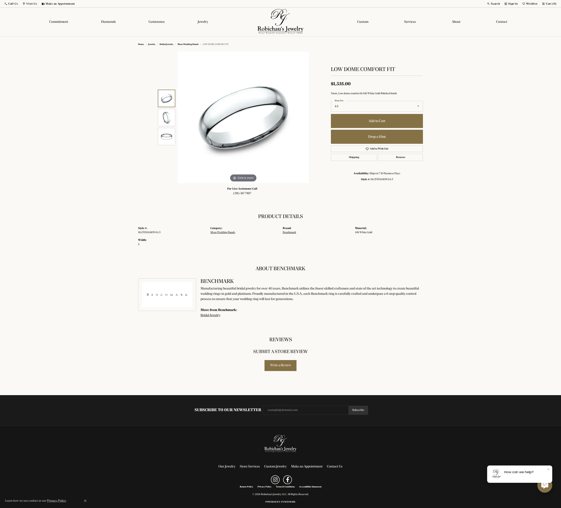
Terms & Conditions (285, 487)
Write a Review (280, 365)
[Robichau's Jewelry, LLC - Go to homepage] (280, 444)
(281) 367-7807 (242, 193)
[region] (243, 117)
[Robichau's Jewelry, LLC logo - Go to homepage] (280, 22)
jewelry (151, 44)
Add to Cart (377, 121)
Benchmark (289, 232)
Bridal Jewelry (166, 44)
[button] (11, 3)
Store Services (250, 466)
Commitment (58, 22)
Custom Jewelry (275, 466)
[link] (58, 3)
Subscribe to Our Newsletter (228, 410)
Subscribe (358, 410)
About (456, 22)
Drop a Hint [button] (377, 137)
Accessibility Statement (310, 487)
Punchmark (288, 502)
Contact (501, 22)
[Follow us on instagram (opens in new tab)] (275, 479)
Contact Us (335, 466)
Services (410, 22)
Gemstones (157, 22)
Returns (400, 157)
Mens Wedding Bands (188, 44)
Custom (362, 22)
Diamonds (108, 22)
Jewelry (203, 22)
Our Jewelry (226, 466)
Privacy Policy (264, 487)
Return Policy (246, 487)
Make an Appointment (307, 466)
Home (141, 44)
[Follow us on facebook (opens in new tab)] (287, 479)
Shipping (354, 157)
